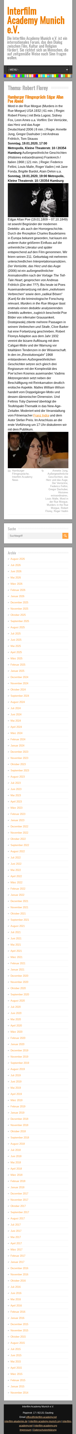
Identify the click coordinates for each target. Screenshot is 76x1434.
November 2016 (19, 1274)
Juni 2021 (16, 938)
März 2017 (16, 1249)
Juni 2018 (16, 1156)
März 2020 (16, 1031)
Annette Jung (59, 470)
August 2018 (18, 1143)
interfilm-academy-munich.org (45, 1421)
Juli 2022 (16, 857)
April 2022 (16, 876)
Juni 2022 (16, 863)
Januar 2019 (17, 1112)
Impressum (25, 1430)
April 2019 (16, 1094)
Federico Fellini (58, 486)
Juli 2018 (16, 1150)
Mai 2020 (16, 1019)
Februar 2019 (18, 1106)
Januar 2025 (17, 670)
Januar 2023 (17, 820)
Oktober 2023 (18, 764)
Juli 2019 (16, 1075)
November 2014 (19, 1392)
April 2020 (16, 1025)
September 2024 (20, 695)
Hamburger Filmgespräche (20, 472)
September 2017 (20, 1212)
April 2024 (16, 726)
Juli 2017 (16, 1224)
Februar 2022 (18, 888)
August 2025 (18, 627)
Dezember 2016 (19, 1268)
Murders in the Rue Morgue (57, 506)
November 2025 (19, 608)
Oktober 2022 (18, 838)
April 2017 (16, 1243)
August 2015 (18, 1342)
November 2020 (19, 982)
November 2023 (19, 758)
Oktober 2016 (18, 1280)
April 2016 (16, 1305)
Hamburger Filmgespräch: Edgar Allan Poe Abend (35, 99)
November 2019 (19, 1056)
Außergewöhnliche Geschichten (58, 475)
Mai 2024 (16, 720)
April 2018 (16, 1168)
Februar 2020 (18, 1038)
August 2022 (18, 851)
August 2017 (18, 1218)
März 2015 (16, 1374)
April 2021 (16, 950)
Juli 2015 (16, 1349)
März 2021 (16, 957)
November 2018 (19, 1125)
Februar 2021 (18, 963)
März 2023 (16, 807)
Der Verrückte (59, 483)
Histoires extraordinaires (59, 494)
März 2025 (16, 658)
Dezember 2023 (19, 751)
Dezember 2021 (19, 901)
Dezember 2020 (19, 975)
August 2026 (18, 558)
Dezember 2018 (19, 1118)
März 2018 (16, 1174)
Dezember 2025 (19, 602)
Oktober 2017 (18, 1206)
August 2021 (18, 926)
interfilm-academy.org (45, 1425)
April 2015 (16, 1367)
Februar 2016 (18, 1311)
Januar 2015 (17, 1386)
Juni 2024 (16, 714)
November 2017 (19, 1199)
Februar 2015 (18, 1380)
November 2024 (19, 683)
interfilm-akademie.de (15, 1421)
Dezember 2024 (19, 677)
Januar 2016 (17, 1318)
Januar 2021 (17, 969)
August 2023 (18, 776)
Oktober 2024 (18, 689)
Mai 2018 (16, 1162)
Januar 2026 (17, 596)
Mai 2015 (16, 1361)
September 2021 (20, 919)
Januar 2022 (17, 894)
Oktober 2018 (18, 1131)
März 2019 (16, 1100)
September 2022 (20, 845)
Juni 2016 (16, 1293)
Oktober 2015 (18, 1336)
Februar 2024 (18, 739)
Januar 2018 (17, 1187)
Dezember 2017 (19, 1193)
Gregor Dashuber (58, 489)
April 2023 (16, 801)
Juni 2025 (16, 639)
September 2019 (20, 1062)
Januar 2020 (17, 1044)
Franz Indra (41, 415)
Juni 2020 (16, 1013)
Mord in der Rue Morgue (58, 500)
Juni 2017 (16, 1230)
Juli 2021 (16, 932)
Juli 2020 (16, 1006)
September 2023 (20, 770)
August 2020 (18, 1000)
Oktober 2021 (18, 913)
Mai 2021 (16, 944)
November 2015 (19, 1330)
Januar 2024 (17, 745)
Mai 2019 (16, 1087)
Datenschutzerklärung (45, 1430)
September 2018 (20, 1137)
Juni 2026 (16, 571)
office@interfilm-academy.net (41, 1417)
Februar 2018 (18, 1181)
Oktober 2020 (18, 988)
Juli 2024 (16, 708)
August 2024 (18, 702)
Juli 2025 (16, 633)
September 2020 (20, 994)
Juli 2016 (16, 1286)
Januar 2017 (17, 1262)
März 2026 (16, 583)
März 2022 (16, 882)
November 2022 (19, 832)
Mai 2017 (16, 1237)
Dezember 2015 (19, 1324)
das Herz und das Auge (57, 478)
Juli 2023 (16, 782)
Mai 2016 (16, 1299)
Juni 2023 (16, 789)
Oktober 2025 (18, 614)
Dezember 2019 (19, 1050)
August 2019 (18, 1069)
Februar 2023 (18, 814)
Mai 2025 (16, 646)
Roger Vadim (61, 511)
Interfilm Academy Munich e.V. (36, 19)
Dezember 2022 (19, 826)
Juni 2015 (16, 1355)
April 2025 (16, 652)
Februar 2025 (18, 664)
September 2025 (20, 621)
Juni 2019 (16, 1081)
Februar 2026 (18, 590)
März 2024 (16, 733)
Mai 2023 (16, 795)
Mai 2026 (16, 577)
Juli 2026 (16, 565)
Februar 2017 (18, 1255)
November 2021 (19, 907)
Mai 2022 (16, 870)
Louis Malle (51, 498)
